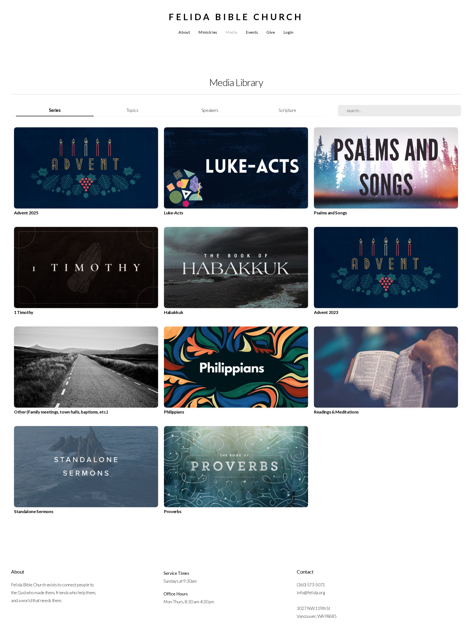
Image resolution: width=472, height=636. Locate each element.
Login (288, 32)
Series (55, 110)
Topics (132, 110)
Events (252, 32)
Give (270, 32)
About (184, 32)
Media (231, 32)
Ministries (207, 32)
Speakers (210, 110)
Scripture (287, 110)
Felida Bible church (236, 16)
